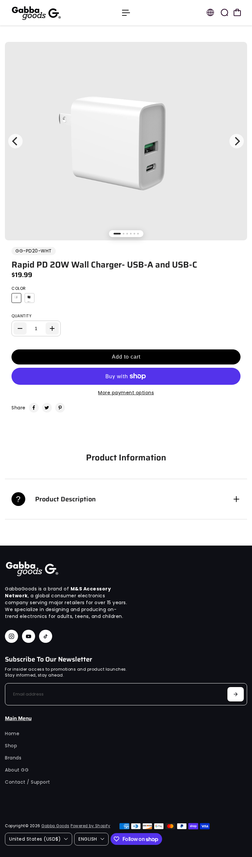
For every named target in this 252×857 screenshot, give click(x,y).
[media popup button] (235, 59)
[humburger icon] (126, 13)
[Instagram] (11, 636)
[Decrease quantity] (20, 328)
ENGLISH (87, 839)
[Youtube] (28, 636)
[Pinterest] (60, 408)
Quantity (21, 316)
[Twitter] (47, 408)
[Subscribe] (235, 694)
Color (18, 288)
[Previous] (15, 141)
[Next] (236, 141)
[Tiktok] (45, 636)
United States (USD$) (35, 839)
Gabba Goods (55, 826)
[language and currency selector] (210, 12)
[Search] (224, 12)
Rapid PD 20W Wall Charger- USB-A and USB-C (104, 264)
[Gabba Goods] (51, 13)
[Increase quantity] (52, 328)
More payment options (126, 392)
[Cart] (237, 12)
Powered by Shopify (90, 826)
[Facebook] (34, 408)
